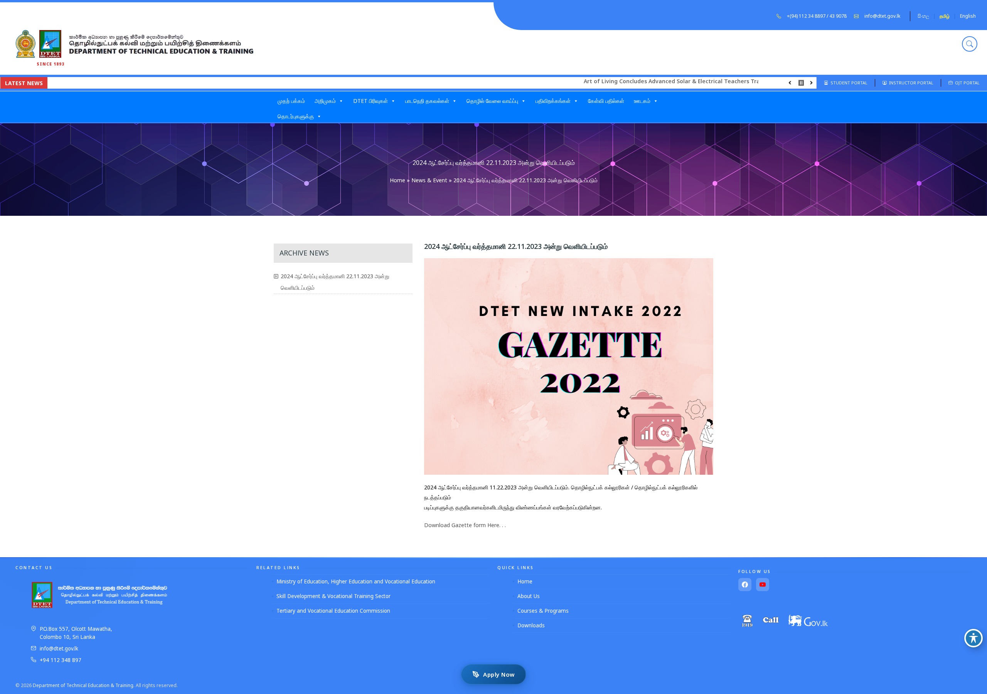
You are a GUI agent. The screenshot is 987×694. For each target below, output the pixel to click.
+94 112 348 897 (60, 660)
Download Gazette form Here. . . (465, 525)
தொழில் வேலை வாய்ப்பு (492, 100)
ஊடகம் (642, 100)
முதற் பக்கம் (291, 100)
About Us (528, 596)
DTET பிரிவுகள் (370, 100)
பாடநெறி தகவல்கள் (427, 100)
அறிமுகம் (325, 100)
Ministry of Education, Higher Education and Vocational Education (355, 581)
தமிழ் (945, 16)
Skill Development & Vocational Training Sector (333, 596)
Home (397, 180)
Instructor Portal (910, 83)
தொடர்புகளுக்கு (296, 116)
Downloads (531, 625)
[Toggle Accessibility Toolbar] (973, 638)
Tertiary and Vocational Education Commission (333, 610)
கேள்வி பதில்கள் (606, 100)
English (968, 16)
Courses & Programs (543, 610)
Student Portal (847, 83)
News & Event (429, 180)
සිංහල (923, 16)
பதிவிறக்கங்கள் (553, 100)
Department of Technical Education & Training (83, 685)
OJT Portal (966, 83)
